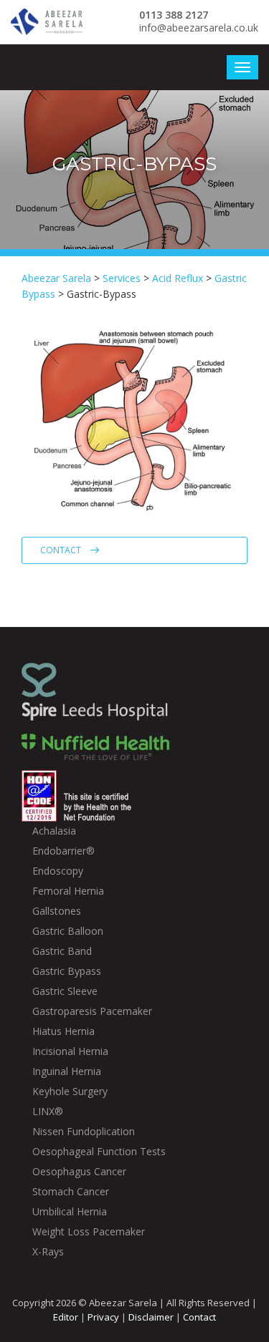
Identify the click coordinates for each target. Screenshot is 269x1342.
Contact (61, 550)
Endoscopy (57, 870)
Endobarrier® (63, 850)
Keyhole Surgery (70, 1091)
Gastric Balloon (67, 931)
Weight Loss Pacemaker (88, 1231)
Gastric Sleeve (65, 991)
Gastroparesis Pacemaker (92, 1011)
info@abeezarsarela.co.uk (198, 27)
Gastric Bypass (66, 971)
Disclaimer (151, 1317)
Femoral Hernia (68, 891)
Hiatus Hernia (63, 1031)
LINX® (47, 1111)
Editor (65, 1317)
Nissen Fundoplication (83, 1131)
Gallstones (56, 911)
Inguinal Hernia (66, 1071)
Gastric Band (62, 951)
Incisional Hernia (70, 1051)
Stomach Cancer (70, 1191)
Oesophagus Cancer (79, 1171)
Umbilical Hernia (69, 1211)
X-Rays (48, 1251)
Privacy (103, 1317)
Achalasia (54, 830)
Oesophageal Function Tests (99, 1151)
